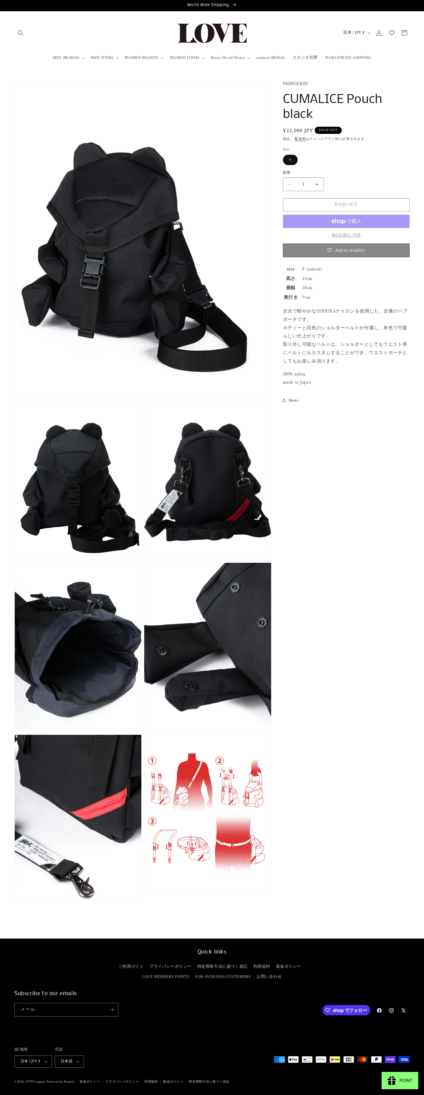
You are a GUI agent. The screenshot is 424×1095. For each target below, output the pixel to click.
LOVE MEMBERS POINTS (165, 976)
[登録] (111, 1009)
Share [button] (294, 400)
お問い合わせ (269, 976)
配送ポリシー (173, 1082)
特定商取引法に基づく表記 (222, 966)
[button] (20, 33)
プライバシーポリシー (170, 966)
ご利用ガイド (131, 966)
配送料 (300, 139)
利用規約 (262, 966)
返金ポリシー (288, 966)
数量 (287, 173)
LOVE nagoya (36, 1082)
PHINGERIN (295, 84)
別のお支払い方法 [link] (346, 235)
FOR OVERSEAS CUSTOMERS (223, 976)
